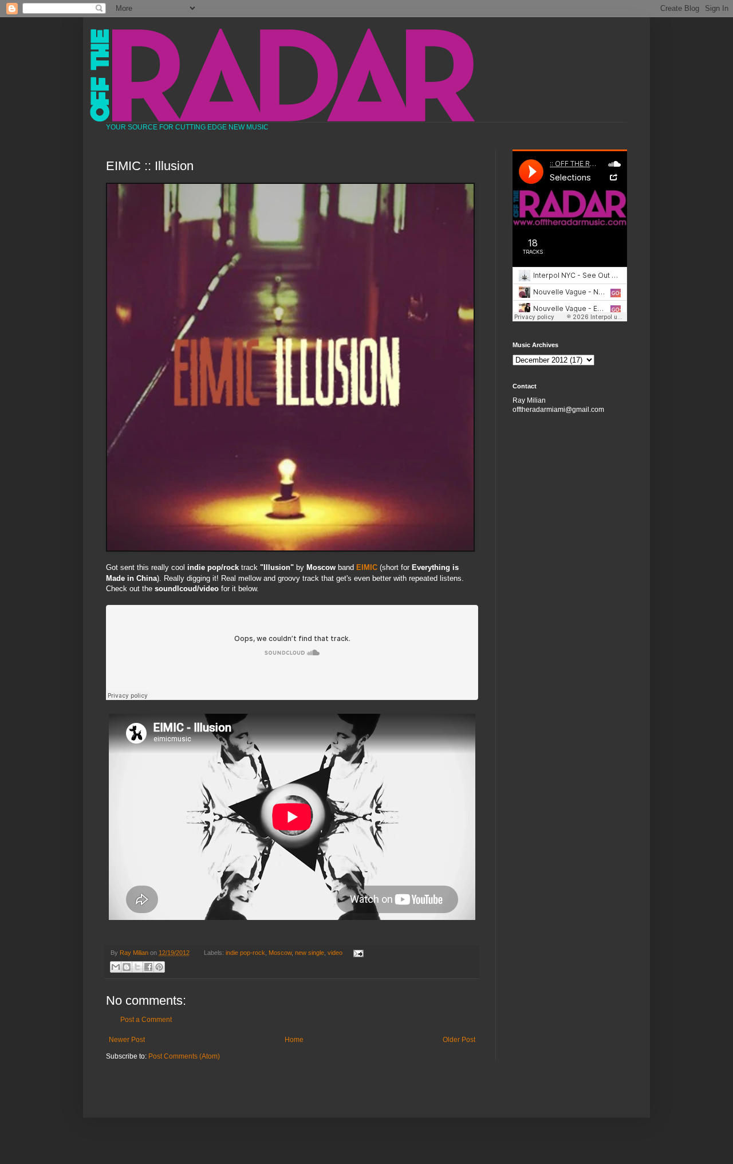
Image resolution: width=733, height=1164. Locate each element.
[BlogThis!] (126, 967)
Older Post (459, 1040)
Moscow (280, 952)
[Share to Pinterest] (159, 967)
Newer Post (127, 1040)
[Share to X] (137, 967)
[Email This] (115, 967)
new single (309, 952)
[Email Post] (356, 952)
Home (294, 1040)
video (335, 952)
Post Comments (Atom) (184, 1056)
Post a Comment (146, 1020)
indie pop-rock (245, 952)
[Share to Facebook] (148, 967)
